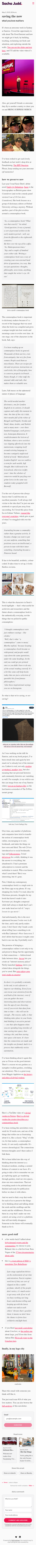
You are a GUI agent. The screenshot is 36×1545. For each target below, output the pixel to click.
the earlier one (26, 1331)
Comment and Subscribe (18, 1520)
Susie (26, 187)
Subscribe (18, 1425)
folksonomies (14, 853)
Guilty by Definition (15, 187)
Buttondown (16, 1540)
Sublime (19, 964)
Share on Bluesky (26, 1473)
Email (6, 1415)
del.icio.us (6, 857)
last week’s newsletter (23, 1327)
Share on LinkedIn (10, 1473)
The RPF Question (20, 165)
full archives (7, 1405)
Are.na (21, 958)
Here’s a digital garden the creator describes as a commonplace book (15, 1119)
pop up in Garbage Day (17, 785)
